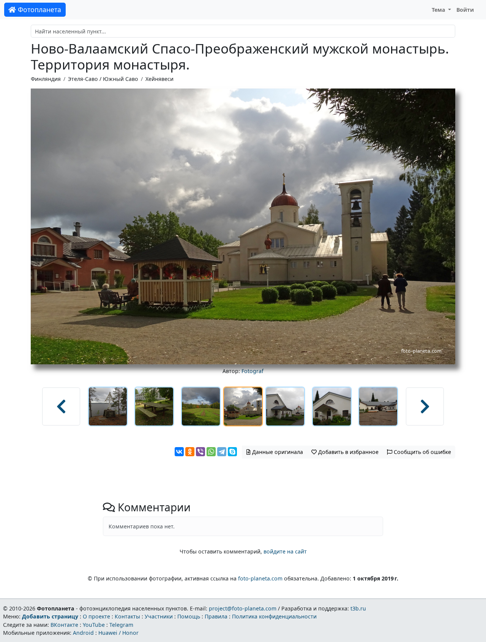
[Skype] (232, 451)
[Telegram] (221, 451)
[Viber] (200, 451)
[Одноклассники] (189, 451)
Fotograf (252, 371)
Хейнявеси (159, 78)
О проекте (96, 616)
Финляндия (46, 78)
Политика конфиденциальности (274, 616)
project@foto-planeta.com (242, 608)
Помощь (188, 616)
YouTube (94, 624)
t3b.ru (358, 608)
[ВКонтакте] (179, 451)
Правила (216, 616)
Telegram (121, 624)
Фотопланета (38, 9)
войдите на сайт (285, 551)
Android (83, 632)
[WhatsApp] (211, 451)
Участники (159, 616)
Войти (465, 9)
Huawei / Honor (118, 632)
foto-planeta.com (260, 578)
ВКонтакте (64, 624)
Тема (439, 9)
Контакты (127, 616)
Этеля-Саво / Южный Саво (103, 78)
